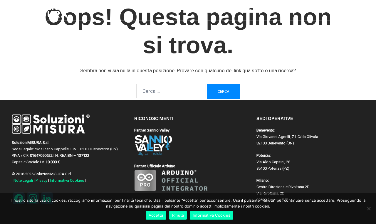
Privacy (41, 180)
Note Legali (23, 180)
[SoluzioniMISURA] (41, 10)
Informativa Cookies (67, 180)
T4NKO (326, 10)
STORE (345, 10)
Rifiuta (178, 215)
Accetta (156, 215)
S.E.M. (306, 10)
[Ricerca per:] (171, 91)
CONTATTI (284, 10)
